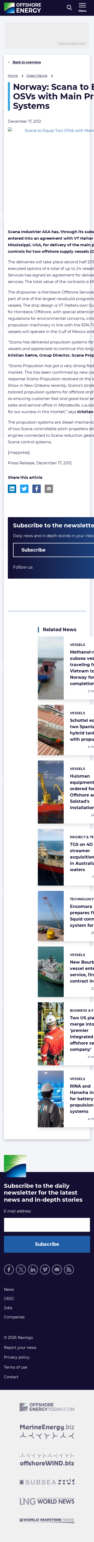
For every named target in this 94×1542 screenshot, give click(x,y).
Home (13, 76)
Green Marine (36, 76)
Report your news (20, 1347)
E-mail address (17, 1211)
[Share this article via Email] (49, 489)
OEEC (9, 1298)
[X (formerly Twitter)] (21, 1269)
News (9, 1289)
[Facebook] (9, 1269)
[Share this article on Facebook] (36, 489)
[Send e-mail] (57, 1269)
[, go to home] (22, 8)
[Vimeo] (45, 1269)
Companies (14, 1317)
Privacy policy (17, 1357)
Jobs (8, 1307)
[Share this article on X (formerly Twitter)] (24, 489)
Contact (11, 1377)
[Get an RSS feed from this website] (69, 1269)
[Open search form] (69, 8)
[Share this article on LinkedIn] (12, 489)
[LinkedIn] (33, 1269)
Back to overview (26, 62)
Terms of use (15, 1367)
